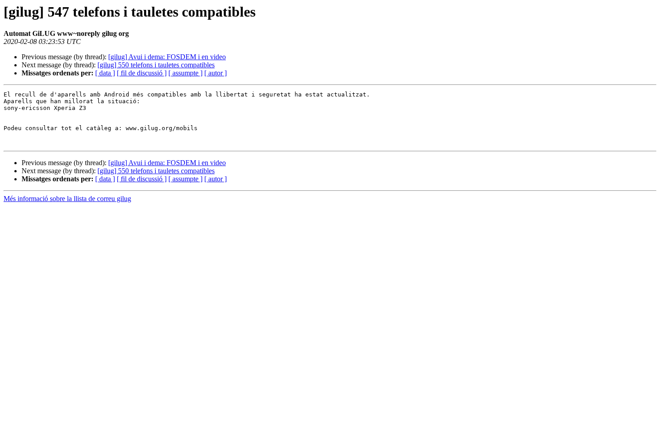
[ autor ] (215, 73)
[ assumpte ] (185, 73)
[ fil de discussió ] (142, 73)
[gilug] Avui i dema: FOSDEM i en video (167, 57)
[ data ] (105, 73)
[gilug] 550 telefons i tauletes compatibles (156, 65)
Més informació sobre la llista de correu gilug (67, 198)
